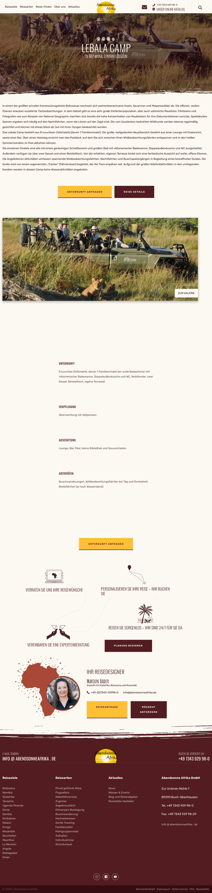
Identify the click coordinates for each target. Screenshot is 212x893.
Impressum (163, 889)
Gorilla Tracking (65, 822)
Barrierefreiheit (145, 889)
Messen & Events (119, 792)
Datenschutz (180, 889)
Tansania (8, 801)
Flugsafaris (62, 792)
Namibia (7, 792)
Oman (6, 857)
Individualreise (64, 840)
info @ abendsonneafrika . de (29, 758)
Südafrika (8, 796)
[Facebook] (106, 876)
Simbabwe (9, 818)
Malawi (6, 822)
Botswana (8, 788)
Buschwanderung (66, 814)
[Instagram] (96, 876)
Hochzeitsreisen (65, 818)
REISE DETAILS (134, 191)
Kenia (5, 809)
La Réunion (9, 844)
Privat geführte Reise (68, 788)
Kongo (6, 827)
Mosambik (8, 831)
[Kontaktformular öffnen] (144, 6)
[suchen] (200, 7)
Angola (6, 848)
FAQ (191, 889)
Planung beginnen (128, 645)
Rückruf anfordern (149, 709)
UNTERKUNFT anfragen (85, 191)
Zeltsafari (61, 835)
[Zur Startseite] (106, 7)
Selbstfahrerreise (66, 796)
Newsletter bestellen (121, 801)
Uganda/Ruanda (12, 805)
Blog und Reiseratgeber (123, 796)
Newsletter (203, 889)
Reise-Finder (44, 6)
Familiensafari (64, 827)
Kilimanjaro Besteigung (69, 809)
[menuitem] (11, 7)
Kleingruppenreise (66, 831)
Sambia (7, 814)
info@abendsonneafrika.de (139, 692)
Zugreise (60, 801)
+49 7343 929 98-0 (194, 758)
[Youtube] (115, 876)
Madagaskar (10, 853)
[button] (106, 259)
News (111, 788)
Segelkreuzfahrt (65, 805)
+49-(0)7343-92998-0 (104, 692)
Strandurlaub (63, 844)
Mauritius (8, 840)
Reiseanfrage (107, 707)
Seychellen (9, 835)
